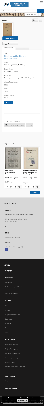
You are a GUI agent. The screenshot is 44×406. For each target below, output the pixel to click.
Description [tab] (8, 48)
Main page (8, 271)
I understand (22, 400)
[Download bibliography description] (11, 186)
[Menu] (41, 2)
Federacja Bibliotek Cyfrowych (15, 367)
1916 (6, 91)
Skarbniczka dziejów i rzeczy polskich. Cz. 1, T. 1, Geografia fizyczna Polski (30, 172)
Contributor (9, 328)
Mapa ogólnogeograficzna (14, 125)
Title (6, 306)
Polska (30, 125)
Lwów (6, 85)
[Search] (40, 11)
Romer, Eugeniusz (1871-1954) (14, 65)
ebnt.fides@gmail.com (12, 237)
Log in (7, 381)
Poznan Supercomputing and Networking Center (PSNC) (23, 402)
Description (9, 319)
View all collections (11, 294)
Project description (11, 345)
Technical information (12, 353)
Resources (8, 282)
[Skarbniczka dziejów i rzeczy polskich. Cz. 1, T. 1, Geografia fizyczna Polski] (31, 158)
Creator (7, 310)
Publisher (8, 323)
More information (29, 398)
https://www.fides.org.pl (13, 247)
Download (11, 44)
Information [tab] (22, 48)
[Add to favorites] (40, 20)
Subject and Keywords (12, 315)
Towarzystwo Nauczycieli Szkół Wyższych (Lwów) (21, 78)
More (35, 192)
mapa (6, 98)
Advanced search (31, 14)
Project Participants (11, 349)
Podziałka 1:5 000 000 (11, 71)
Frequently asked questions (14, 358)
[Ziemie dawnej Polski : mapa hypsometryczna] (7, 29)
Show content (10, 38)
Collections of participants (13, 287)
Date (6, 332)
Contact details (10, 362)
